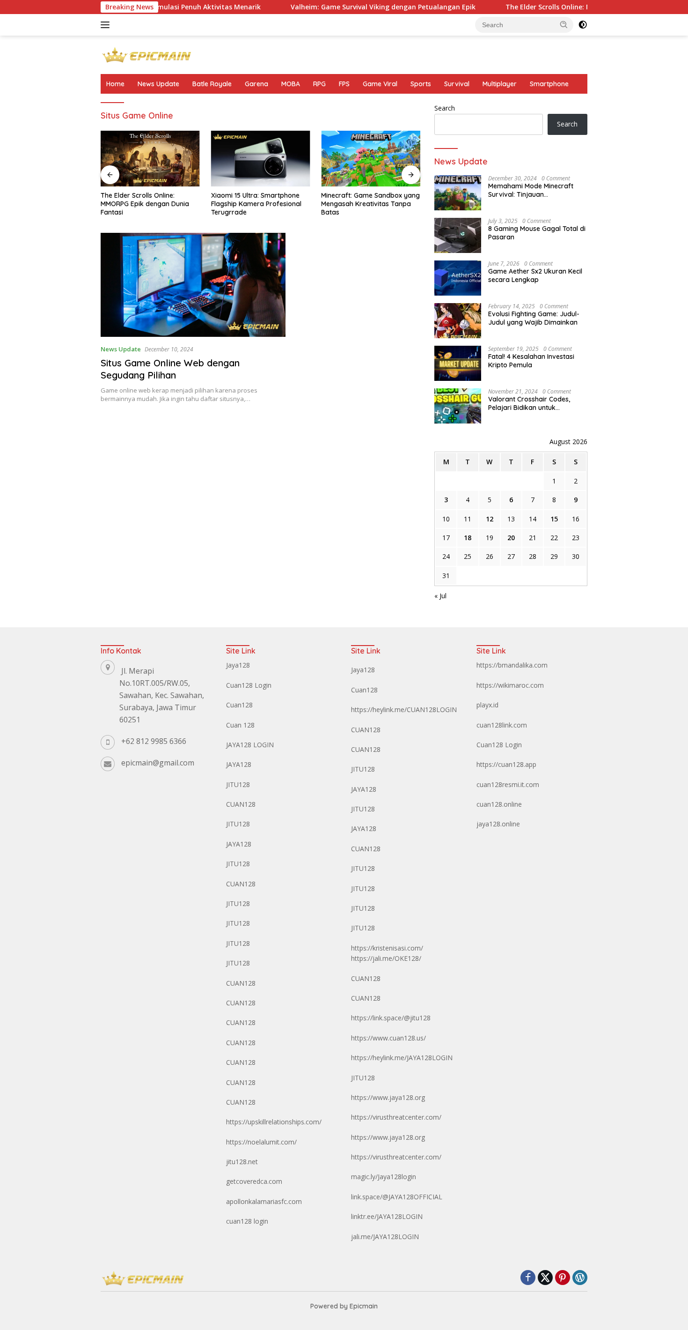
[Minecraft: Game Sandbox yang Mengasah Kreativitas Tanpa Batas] (370, 158)
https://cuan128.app (506, 764)
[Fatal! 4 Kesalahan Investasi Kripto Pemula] (457, 363)
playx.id (487, 704)
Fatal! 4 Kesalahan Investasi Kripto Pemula (531, 360)
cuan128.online (499, 804)
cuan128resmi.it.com (507, 784)
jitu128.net (242, 1161)
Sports (420, 84)
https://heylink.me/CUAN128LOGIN (404, 709)
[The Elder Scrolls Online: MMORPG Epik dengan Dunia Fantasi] (150, 158)
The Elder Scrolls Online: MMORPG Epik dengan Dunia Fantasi (573, 7)
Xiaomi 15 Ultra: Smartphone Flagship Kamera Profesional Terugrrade (256, 203)
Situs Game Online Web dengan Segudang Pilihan (170, 369)
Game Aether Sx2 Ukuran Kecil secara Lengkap (535, 275)
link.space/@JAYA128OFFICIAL (396, 1196)
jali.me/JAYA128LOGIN (385, 1236)
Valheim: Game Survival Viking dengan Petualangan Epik (350, 7)
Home (115, 84)
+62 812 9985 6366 (153, 741)
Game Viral (380, 84)
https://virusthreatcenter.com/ (396, 1117)
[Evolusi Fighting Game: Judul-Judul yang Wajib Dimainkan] (457, 320)
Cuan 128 (240, 725)
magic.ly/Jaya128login (383, 1176)
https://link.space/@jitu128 (391, 1017)
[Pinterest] (562, 1278)
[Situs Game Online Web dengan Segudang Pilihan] (193, 285)
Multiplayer (500, 84)
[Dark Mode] (582, 25)
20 (511, 537)
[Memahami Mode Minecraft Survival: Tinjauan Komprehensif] (457, 192)
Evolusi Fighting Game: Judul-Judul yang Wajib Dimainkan (533, 318)
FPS (344, 84)
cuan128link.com (501, 725)
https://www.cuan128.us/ (388, 1037)
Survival (456, 84)
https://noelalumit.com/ (261, 1141)
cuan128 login (247, 1221)
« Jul (440, 595)
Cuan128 (239, 704)
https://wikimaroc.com (510, 685)
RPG (319, 84)
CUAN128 (241, 804)
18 (467, 537)
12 (489, 518)
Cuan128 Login (248, 685)
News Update (158, 84)
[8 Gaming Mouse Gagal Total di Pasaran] (457, 235)
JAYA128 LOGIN (250, 744)
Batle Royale (212, 84)
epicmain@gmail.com (157, 763)
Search (444, 108)
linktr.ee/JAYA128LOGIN (387, 1216)
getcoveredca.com (254, 1181)
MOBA (290, 84)
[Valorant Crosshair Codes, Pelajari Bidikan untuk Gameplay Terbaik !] (457, 406)
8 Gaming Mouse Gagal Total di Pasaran (537, 232)
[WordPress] (579, 1278)
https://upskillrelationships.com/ (274, 1121)
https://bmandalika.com (512, 665)
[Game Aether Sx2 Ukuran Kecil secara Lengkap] (457, 278)
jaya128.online (498, 823)
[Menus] (107, 25)
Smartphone (549, 84)
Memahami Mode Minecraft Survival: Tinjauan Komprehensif (530, 190)
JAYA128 (238, 764)
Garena (256, 84)
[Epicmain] (146, 54)
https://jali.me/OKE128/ (386, 958)
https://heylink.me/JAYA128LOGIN (402, 1057)
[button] (564, 24)
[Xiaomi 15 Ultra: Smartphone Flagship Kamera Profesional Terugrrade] (260, 158)
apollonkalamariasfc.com (264, 1201)
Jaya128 (238, 665)
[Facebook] (527, 1278)
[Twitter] (545, 1278)
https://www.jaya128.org (388, 1097)
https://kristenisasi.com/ (387, 948)
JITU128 (238, 784)
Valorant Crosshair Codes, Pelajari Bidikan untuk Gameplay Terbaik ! (529, 403)
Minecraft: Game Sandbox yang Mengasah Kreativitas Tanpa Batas (370, 203)
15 (554, 518)
